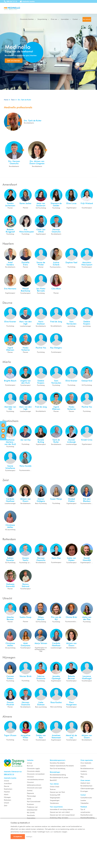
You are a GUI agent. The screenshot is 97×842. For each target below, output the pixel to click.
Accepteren (17, 836)
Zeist (5, 805)
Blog (82, 777)
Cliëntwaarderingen (87, 788)
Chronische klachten (27, 19)
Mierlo (6, 794)
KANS (29, 799)
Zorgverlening (42, 19)
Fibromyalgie (31, 796)
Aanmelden (65, 19)
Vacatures (84, 774)
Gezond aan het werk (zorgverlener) (62, 815)
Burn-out (30, 766)
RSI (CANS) (31, 812)
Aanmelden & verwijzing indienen (61, 809)
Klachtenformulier (87, 815)
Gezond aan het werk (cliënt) (60, 812)
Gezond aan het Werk (57, 792)
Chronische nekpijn (33, 771)
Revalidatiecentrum (87, 768)
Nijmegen (7, 797)
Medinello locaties (28, 1)
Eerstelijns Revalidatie (57, 763)
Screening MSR (55, 795)
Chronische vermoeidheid (35, 774)
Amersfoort (8, 783)
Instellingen (29, 836)
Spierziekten (31, 818)
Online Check (54, 787)
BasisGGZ (53, 780)
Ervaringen (84, 791)
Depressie (30, 793)
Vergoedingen (54, 800)
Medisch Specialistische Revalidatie (62, 766)
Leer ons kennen (13, 61)
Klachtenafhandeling (87, 818)
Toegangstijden (55, 798)
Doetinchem (8, 789)
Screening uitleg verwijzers (59, 818)
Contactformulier (86, 798)
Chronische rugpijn (33, 768)
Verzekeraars (54, 803)
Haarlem (7, 792)
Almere (6, 781)
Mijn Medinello (87, 19)
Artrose (29, 763)
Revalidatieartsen (86, 786)
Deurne (6, 786)
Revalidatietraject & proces (59, 777)
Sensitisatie (31, 815)
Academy (84, 771)
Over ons (54, 19)
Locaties (83, 766)
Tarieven (53, 789)
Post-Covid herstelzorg (57, 768)
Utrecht (6, 803)
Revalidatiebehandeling (58, 775)
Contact (75, 19)
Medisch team (85, 783)
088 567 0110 (12, 1)
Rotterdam (7, 800)
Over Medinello (86, 763)
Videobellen (85, 803)
